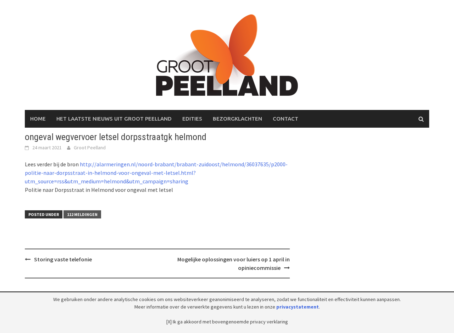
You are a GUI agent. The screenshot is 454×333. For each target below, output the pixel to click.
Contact (285, 119)
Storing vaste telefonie (63, 259)
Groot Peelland (90, 147)
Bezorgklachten (237, 119)
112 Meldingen (82, 214)
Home (38, 119)
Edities (192, 119)
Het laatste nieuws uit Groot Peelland (114, 119)
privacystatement (297, 307)
